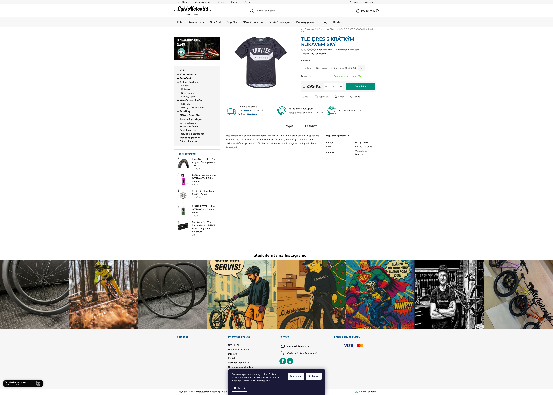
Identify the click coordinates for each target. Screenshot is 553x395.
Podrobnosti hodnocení (347, 49)
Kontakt (234, 2)
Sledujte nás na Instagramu (280, 255)
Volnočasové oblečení (191, 100)
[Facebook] (282, 361)
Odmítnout (296, 376)
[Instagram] (290, 361)
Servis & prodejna (191, 119)
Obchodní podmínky (238, 362)
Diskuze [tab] (311, 126)
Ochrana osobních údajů (240, 367)
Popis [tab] (289, 126)
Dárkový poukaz (190, 137)
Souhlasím (313, 376)
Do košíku (360, 86)
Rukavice (186, 89)
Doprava (221, 2)
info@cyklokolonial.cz (298, 346)
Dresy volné (187, 93)
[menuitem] (179, 22)
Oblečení (185, 78)
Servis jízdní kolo (189, 126)
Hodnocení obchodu (202, 2)
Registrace (368, 2)
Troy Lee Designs (318, 53)
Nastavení (239, 388)
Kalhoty (185, 85)
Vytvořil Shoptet (367, 391)
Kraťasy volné (188, 96)
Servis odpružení (189, 123)
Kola (183, 70)
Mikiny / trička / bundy (192, 107)
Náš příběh (182, 2)
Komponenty (188, 74)
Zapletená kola (188, 130)
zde (268, 380)
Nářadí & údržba (190, 115)
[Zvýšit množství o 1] (341, 86)
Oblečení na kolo (189, 82)
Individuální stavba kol (192, 133)
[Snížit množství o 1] (326, 86)
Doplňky (185, 103)
